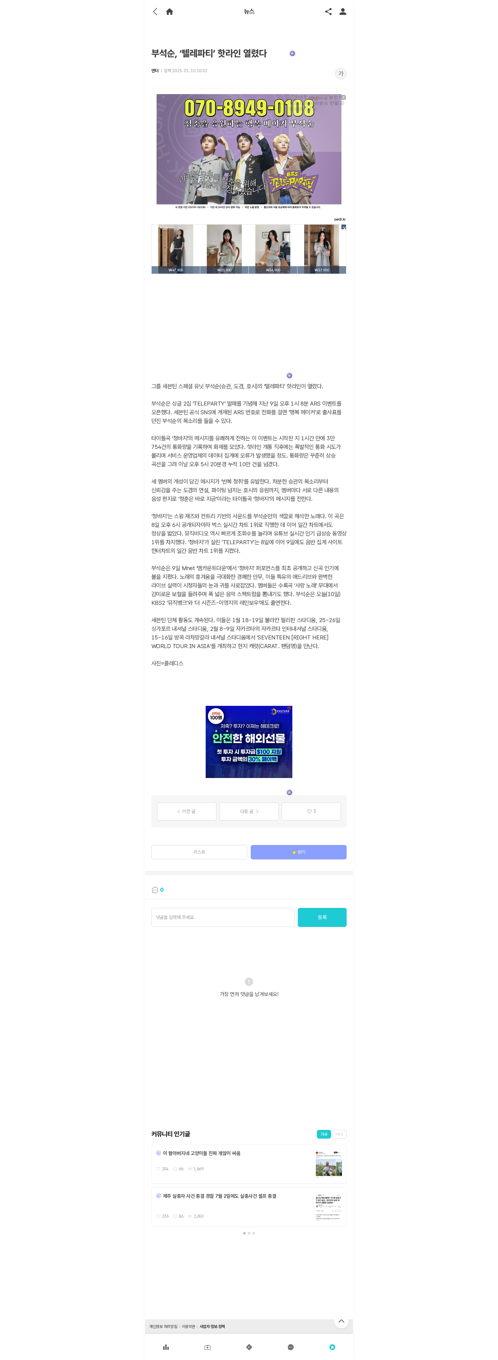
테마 (339, 1134)
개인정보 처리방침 (163, 1326)
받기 (302, 852)
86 (181, 1216)
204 (165, 1169)
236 (165, 1216)
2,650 (199, 1216)
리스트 (199, 852)
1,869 (199, 1169)
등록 (322, 917)
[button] (244, 1233)
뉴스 (249, 11)
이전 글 (188, 811)
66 (181, 1169)
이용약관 (188, 1326)
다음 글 (246, 811)
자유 (324, 1134)
